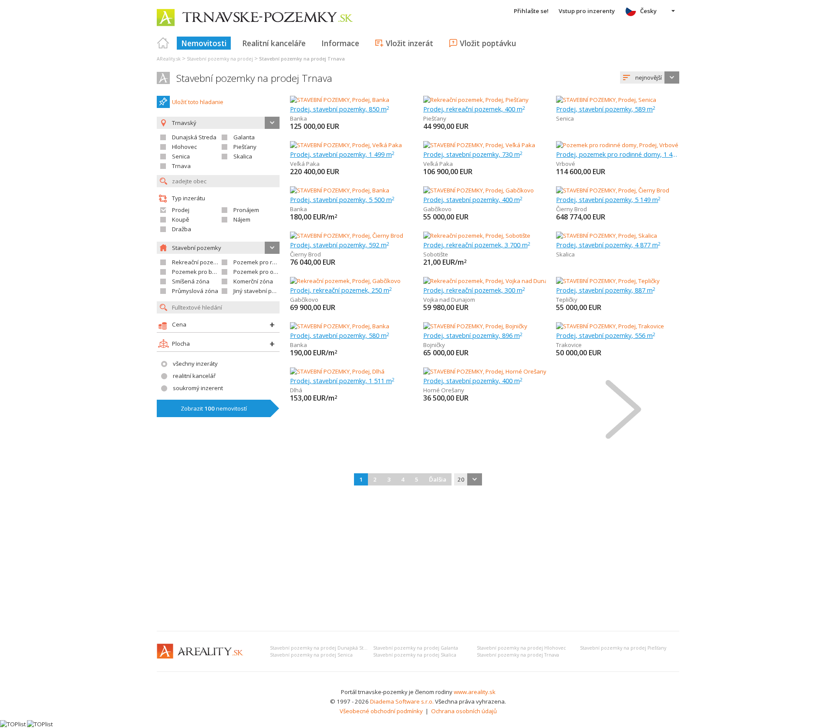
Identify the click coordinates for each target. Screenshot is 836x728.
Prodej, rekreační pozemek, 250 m (341, 290)
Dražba (181, 229)
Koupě (180, 219)
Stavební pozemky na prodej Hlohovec (521, 648)
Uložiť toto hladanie (197, 102)
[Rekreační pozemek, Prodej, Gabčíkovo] (345, 281)
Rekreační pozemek (198, 262)
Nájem (241, 219)
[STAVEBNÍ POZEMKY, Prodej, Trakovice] (610, 326)
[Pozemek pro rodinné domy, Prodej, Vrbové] (617, 145)
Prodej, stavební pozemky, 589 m (605, 108)
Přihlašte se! (531, 11)
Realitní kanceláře (274, 43)
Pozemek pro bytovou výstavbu (214, 272)
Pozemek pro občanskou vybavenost (282, 272)
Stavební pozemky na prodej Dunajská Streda (322, 648)
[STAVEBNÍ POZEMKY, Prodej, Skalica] (606, 235)
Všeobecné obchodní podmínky (381, 711)
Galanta (244, 137)
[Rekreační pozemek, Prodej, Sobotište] (476, 235)
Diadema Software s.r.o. (402, 701)
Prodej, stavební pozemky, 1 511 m (342, 380)
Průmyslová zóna (195, 291)
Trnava (181, 166)
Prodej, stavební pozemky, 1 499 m (342, 154)
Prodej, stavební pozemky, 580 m (339, 335)
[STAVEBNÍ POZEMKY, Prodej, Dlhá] (337, 371)
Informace (340, 43)
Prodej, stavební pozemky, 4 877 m (608, 244)
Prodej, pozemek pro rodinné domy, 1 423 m (617, 154)
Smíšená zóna (190, 281)
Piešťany (244, 147)
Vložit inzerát (409, 43)
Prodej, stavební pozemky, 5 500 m (342, 199)
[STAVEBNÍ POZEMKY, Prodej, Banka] (339, 100)
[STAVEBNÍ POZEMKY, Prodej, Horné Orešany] (484, 371)
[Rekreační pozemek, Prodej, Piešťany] (476, 100)
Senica (181, 156)
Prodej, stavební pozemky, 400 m (472, 199)
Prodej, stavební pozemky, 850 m (339, 108)
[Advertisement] (418, 559)
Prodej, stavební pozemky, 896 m (472, 335)
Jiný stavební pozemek (263, 291)
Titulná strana (163, 43)
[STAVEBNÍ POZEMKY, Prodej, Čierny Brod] (612, 190)
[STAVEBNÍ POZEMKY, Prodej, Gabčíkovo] (478, 190)
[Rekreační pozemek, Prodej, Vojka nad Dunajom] (486, 281)
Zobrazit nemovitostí (214, 408)
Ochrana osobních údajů (464, 711)
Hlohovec (184, 147)
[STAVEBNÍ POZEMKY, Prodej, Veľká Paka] (346, 145)
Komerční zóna (253, 281)
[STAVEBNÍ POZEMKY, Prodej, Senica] (606, 100)
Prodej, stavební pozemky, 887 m (605, 290)
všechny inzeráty (195, 363)
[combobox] (649, 77)
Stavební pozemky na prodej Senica (311, 655)
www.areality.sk (475, 692)
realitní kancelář (194, 376)
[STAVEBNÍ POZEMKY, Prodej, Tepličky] (608, 281)
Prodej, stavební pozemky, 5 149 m (608, 199)
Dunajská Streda (194, 137)
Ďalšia (437, 479)
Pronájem (246, 210)
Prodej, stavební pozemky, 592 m (339, 244)
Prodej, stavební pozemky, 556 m (605, 335)
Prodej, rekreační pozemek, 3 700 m (476, 244)
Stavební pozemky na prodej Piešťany (623, 648)
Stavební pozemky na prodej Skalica (414, 655)
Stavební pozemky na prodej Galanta (415, 648)
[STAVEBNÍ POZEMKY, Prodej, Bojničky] (475, 326)
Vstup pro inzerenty (587, 11)
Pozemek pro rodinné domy (270, 262)
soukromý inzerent (198, 388)
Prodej (180, 210)
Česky (648, 11)
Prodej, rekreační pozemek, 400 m (474, 108)
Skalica (242, 156)
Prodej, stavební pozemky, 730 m (472, 154)
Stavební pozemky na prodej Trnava (254, 78)
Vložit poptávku (488, 43)
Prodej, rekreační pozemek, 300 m (474, 290)
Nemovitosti (203, 43)
